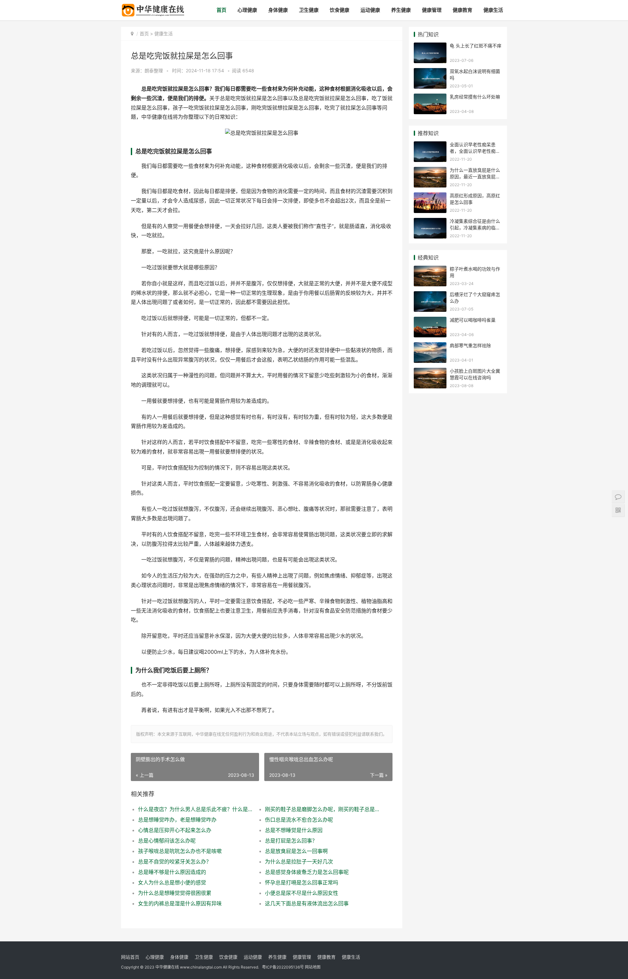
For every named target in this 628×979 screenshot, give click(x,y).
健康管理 (432, 10)
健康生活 (493, 10)
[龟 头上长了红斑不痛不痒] (430, 46)
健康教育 (462, 10)
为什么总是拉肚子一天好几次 (299, 861)
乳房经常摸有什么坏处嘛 (475, 96)
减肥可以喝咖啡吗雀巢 (473, 320)
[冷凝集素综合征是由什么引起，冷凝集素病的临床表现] (430, 222)
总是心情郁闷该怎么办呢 (167, 840)
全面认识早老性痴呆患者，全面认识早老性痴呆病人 (475, 151)
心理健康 (247, 10)
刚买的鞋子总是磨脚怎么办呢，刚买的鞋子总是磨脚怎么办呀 (322, 809)
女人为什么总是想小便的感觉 (172, 882)
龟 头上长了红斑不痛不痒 (475, 45)
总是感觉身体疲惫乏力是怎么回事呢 (307, 872)
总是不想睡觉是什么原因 (294, 830)
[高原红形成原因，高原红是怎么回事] (430, 196)
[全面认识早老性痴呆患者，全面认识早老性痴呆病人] (430, 145)
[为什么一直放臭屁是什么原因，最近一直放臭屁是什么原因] (430, 171)
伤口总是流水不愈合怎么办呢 (299, 819)
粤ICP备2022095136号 (283, 967)
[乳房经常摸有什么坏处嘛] (430, 97)
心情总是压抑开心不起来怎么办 (174, 830)
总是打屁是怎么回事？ (291, 840)
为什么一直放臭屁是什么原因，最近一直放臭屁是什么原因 (475, 176)
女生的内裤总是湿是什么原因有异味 (180, 903)
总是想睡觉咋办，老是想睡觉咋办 (177, 819)
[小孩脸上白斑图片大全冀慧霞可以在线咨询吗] (430, 372)
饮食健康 (339, 10)
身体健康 (278, 10)
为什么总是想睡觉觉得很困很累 (174, 893)
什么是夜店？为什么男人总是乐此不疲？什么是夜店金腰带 (195, 809)
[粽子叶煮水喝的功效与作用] (430, 270)
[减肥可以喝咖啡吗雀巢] (430, 321)
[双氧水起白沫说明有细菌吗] (430, 72)
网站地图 (313, 967)
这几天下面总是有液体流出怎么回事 (307, 903)
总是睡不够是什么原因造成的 (172, 872)
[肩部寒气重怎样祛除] (430, 346)
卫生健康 (309, 10)
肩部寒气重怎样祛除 (470, 345)
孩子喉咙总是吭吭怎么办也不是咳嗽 (180, 851)
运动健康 (370, 10)
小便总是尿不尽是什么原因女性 (301, 893)
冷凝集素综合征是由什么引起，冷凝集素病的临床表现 (475, 227)
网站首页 (130, 957)
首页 (221, 10)
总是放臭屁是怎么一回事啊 (296, 851)
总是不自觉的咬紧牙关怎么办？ (174, 861)
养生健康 (401, 10)
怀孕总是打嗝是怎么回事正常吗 (301, 882)
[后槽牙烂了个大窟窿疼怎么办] (430, 295)
